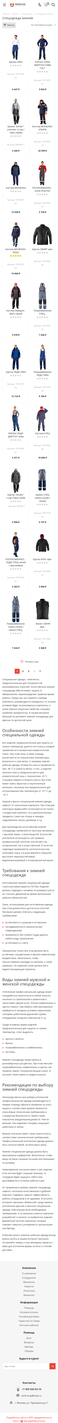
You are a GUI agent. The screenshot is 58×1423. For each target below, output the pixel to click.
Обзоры (29, 1350)
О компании (29, 1273)
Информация (29, 1302)
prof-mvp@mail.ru (31, 1395)
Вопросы (29, 1342)
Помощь (29, 1307)
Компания (29, 1268)
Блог (29, 1338)
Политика (29, 1290)
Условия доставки (29, 1316)
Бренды (29, 1346)
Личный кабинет (29, 1325)
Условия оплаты (29, 1312)
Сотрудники (29, 1277)
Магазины (29, 1282)
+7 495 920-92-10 (31, 1389)
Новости (29, 1286)
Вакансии (29, 1295)
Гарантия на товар (29, 1320)
